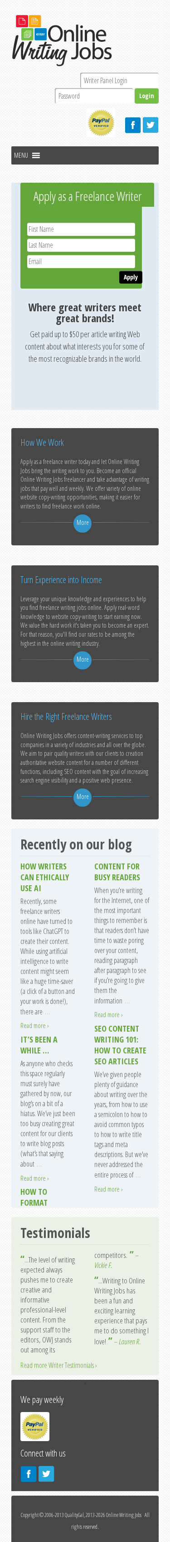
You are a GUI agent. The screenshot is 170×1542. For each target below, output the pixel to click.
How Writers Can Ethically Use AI (44, 877)
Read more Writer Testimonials (57, 1365)
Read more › (34, 1025)
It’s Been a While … (39, 1045)
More (83, 522)
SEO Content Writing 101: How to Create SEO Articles (120, 1045)
